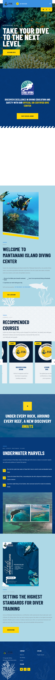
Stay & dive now (11, 295)
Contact (21, 660)
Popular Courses (40, 655)
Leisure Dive (14, 368)
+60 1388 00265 (23, 4)
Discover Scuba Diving (40, 368)
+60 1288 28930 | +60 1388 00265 (22, 287)
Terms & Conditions (7, 671)
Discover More (11, 630)
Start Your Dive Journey (27, 116)
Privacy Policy (6, 668)
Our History (22, 657)
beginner (5, 343)
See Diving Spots (11, 52)
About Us (22, 655)
